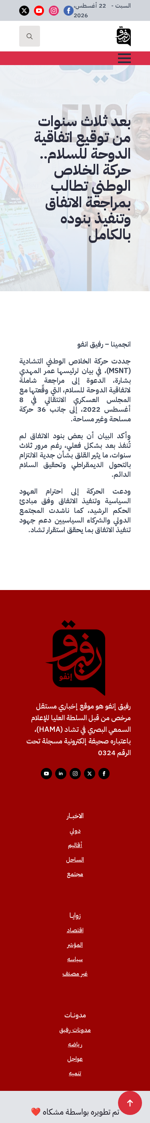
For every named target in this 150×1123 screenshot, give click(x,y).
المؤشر (75, 944)
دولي (75, 830)
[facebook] (69, 11)
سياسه (75, 959)
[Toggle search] (29, 36)
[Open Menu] (124, 58)
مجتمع (75, 874)
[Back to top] (130, 1103)
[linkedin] (60, 773)
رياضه (75, 1044)
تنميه (75, 1073)
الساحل (75, 859)
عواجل (75, 1058)
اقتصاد (75, 930)
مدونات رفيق (75, 1029)
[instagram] (54, 11)
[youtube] (39, 11)
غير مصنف (75, 973)
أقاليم (75, 845)
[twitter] (24, 11)
